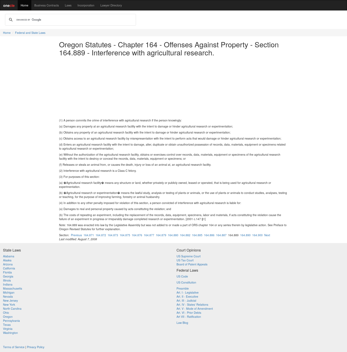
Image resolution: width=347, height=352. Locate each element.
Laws (68, 5)
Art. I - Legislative (188, 292)
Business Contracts (46, 5)
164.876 (137, 235)
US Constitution (186, 282)
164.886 (209, 235)
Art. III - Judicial (186, 300)
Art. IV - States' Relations (192, 304)
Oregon (8, 317)
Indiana (7, 284)
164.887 (221, 235)
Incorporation (86, 5)
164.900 (257, 235)
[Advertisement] (173, 87)
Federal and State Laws (30, 33)
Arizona (8, 264)
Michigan (8, 292)
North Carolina (12, 308)
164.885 (197, 235)
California (9, 268)
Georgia (8, 276)
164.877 (149, 235)
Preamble (183, 288)
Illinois (7, 280)
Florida (7, 272)
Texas (7, 325)
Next (267, 235)
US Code (182, 276)
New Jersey (10, 300)
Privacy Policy (35, 347)
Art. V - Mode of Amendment (195, 308)
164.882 (185, 235)
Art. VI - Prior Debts (189, 313)
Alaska (7, 260)
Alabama (8, 256)
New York (9, 304)
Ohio (6, 313)
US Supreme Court (189, 256)
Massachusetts (12, 288)
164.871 (89, 235)
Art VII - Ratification (189, 317)
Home (24, 5)
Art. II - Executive (187, 296)
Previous (76, 235)
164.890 (245, 235)
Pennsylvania (11, 321)
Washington (10, 333)
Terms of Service (13, 347)
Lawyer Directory (111, 5)
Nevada (8, 296)
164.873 (113, 235)
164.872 (101, 235)
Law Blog (182, 323)
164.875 (125, 235)
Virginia (7, 329)
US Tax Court (185, 260)
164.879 (161, 235)
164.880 (173, 235)
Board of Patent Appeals (192, 264)
